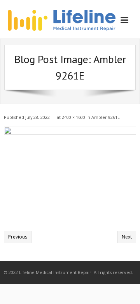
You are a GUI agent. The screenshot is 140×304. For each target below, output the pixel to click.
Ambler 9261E (105, 117)
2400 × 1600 (73, 117)
